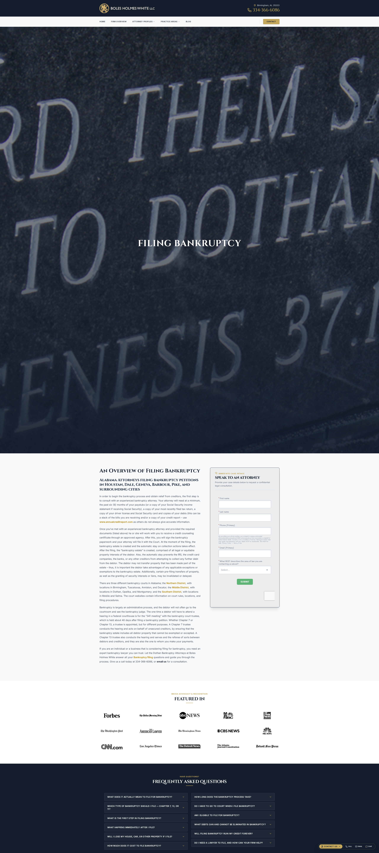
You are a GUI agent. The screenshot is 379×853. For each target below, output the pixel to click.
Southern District (171, 591)
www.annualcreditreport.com (116, 521)
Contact (271, 21)
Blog (188, 21)
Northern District (176, 583)
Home (102, 21)
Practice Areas (169, 21)
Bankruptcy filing (143, 657)
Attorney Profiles (142, 21)
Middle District (180, 587)
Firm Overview (118, 21)
